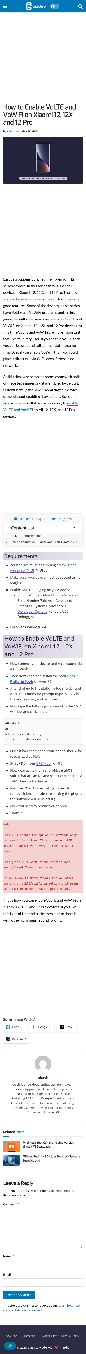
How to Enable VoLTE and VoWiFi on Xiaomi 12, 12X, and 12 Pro (46, 542)
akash (10, 131)
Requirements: (32, 536)
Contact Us (28, 1336)
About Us (11, 1336)
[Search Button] (80, 6)
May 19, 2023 (30, 131)
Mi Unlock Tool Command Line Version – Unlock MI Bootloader (49, 1145)
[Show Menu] (5, 6)
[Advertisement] (43, 59)
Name (8, 1256)
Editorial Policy (70, 1336)
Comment (11, 1204)
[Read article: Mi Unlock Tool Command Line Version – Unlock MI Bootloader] (11, 1146)
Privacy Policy (48, 1336)
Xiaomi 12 (29, 325)
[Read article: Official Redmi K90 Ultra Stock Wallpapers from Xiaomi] (11, 1160)
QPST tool (43, 763)
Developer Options (32, 611)
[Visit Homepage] (36, 6)
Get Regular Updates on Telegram (45, 518)
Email (8, 1275)
